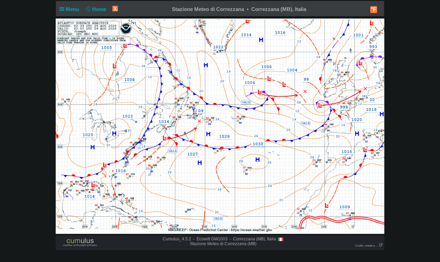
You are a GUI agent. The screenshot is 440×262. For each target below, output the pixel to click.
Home (100, 9)
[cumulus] (80, 242)
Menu (73, 9)
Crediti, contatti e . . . (367, 245)
